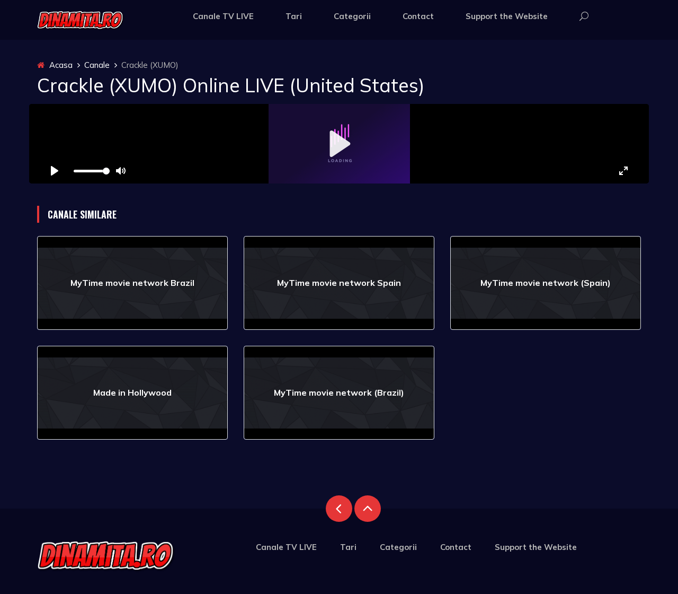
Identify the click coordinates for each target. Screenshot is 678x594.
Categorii (352, 16)
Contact (418, 16)
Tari (294, 16)
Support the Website (507, 16)
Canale (97, 65)
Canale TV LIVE (223, 16)
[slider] (92, 171)
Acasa (60, 65)
